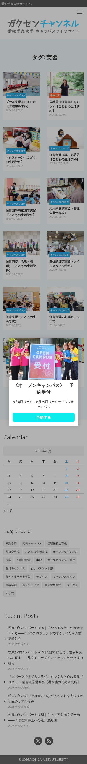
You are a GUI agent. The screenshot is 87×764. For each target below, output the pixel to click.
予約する (43, 417)
